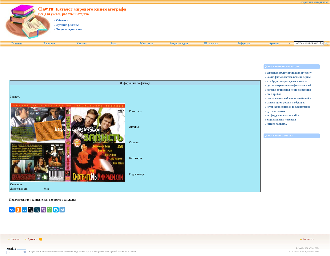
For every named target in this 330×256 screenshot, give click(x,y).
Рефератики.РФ (310, 251)
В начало (49, 43)
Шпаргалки (211, 43)
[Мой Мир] (24, 209)
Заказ (114, 43)
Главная (16, 43)
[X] (30, 209)
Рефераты (244, 43)
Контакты (308, 239)
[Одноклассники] (18, 209)
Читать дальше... (277, 124)
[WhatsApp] (49, 209)
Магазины (146, 43)
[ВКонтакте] (12, 209)
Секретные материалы (314, 2)
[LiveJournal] (37, 209)
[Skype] (56, 209)
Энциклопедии (179, 43)
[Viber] (43, 209)
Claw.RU (314, 248)
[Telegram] (62, 209)
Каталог (82, 43)
